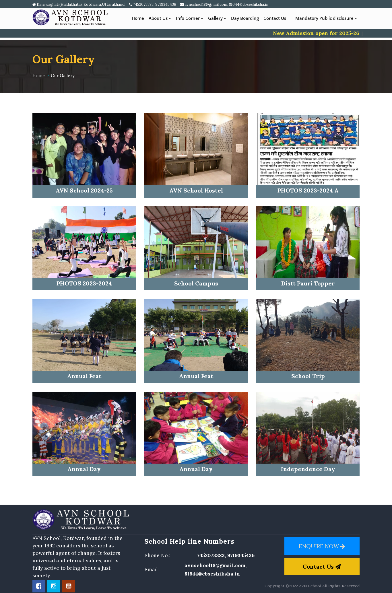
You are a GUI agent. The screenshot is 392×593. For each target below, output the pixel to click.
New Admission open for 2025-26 (302, 33)
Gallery (215, 18)
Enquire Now (319, 546)
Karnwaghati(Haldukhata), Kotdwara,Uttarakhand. (80, 4)
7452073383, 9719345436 (154, 4)
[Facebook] (38, 586)
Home (138, 18)
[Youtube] (68, 586)
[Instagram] (53, 586)
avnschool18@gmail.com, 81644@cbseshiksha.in (226, 4)
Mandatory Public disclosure (324, 18)
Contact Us (274, 18)
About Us (158, 18)
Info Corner (188, 18)
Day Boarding (245, 18)
